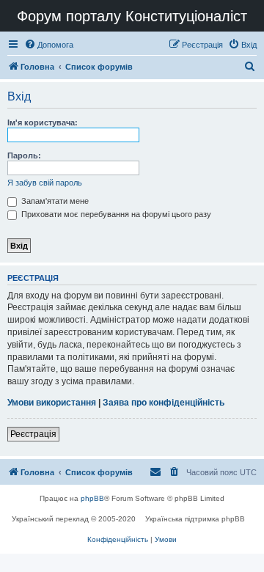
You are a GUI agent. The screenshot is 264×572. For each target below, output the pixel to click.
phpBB (92, 498)
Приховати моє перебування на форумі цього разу (115, 214)
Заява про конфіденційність (163, 402)
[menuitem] (48, 45)
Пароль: (24, 155)
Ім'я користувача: (42, 122)
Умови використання (51, 402)
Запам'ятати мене (54, 201)
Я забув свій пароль (44, 182)
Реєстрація (33, 434)
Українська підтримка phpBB (195, 519)
